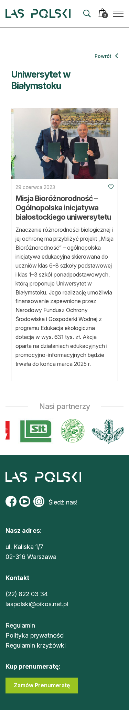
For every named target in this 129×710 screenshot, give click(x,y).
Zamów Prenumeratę (42, 685)
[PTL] (107, 431)
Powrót (104, 56)
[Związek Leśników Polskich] (71, 431)
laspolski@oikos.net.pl (37, 604)
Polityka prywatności (35, 635)
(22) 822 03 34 (27, 594)
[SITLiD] (35, 431)
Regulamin (20, 625)
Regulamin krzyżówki (36, 645)
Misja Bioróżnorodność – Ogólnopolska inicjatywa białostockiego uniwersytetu (63, 207)
